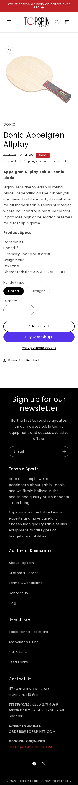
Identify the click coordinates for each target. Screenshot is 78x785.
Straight (40, 292)
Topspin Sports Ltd (31, 781)
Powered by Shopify (58, 781)
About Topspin (21, 563)
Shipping (30, 161)
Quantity (10, 301)
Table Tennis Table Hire (28, 632)
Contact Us (18, 593)
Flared (13, 291)
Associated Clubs (24, 642)
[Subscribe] (64, 451)
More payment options (39, 348)
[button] (9, 22)
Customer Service (24, 573)
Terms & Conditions (25, 583)
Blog (12, 603)
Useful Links (18, 662)
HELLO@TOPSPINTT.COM (30, 747)
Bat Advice (18, 652)
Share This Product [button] (24, 360)
